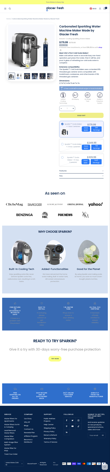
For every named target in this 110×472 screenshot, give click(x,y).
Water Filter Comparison (9, 437)
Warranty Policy (50, 438)
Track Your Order (11, 454)
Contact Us (28, 429)
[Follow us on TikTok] (78, 426)
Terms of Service (50, 442)
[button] (81, 170)
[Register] (103, 435)
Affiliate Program (31, 436)
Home (8, 19)
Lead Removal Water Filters (10, 431)
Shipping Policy (50, 428)
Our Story (27, 418)
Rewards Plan (29, 432)
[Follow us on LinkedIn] (67, 432)
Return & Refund (50, 435)
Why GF (27, 422)
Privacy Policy (49, 431)
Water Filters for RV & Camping (12, 425)
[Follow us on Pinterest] (67, 426)
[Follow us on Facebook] (67, 420)
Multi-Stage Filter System (11, 443)
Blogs (26, 425)
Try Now (55, 359)
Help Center (48, 424)
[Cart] (105, 9)
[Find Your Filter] (10, 9)
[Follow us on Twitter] (73, 420)
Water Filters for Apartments (10, 419)
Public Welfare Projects (49, 419)
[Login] (100, 8)
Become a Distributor (28, 440)
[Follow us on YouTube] (73, 426)
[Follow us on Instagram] (78, 420)
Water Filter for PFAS (10, 449)
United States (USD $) (12, 464)
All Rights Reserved (43, 464)
